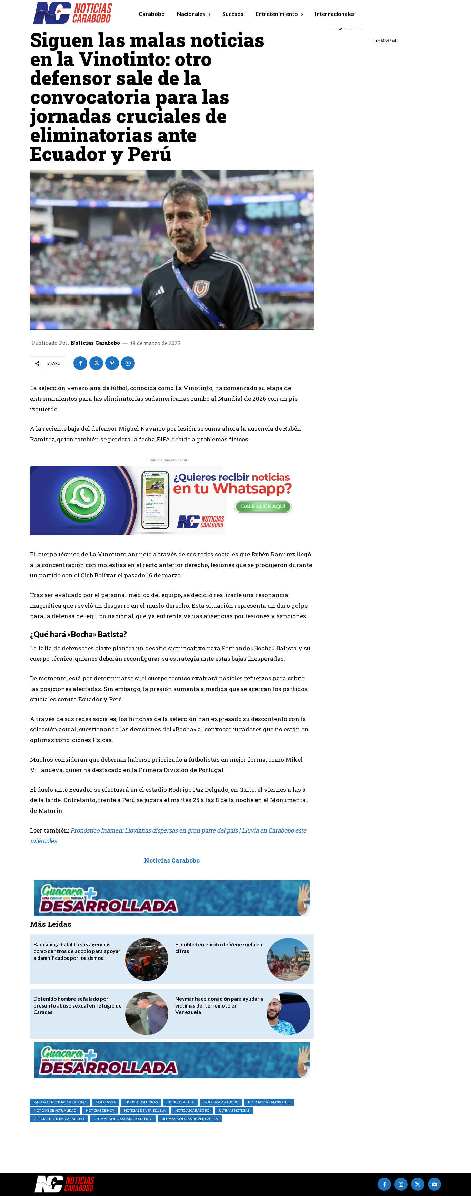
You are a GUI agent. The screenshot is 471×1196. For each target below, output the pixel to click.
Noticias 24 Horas (141, 1102)
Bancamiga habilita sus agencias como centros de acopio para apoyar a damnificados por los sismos (76, 951)
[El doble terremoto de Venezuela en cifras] (288, 959)
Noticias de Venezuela (145, 1110)
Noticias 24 (106, 1102)
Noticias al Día (180, 1102)
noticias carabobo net (269, 1102)
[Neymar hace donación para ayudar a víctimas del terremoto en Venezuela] (288, 1013)
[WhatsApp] (128, 363)
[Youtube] (434, 1184)
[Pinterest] (112, 363)
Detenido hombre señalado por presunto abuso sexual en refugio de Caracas (77, 1005)
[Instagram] (401, 1184)
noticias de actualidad (55, 1110)
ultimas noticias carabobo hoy (122, 1119)
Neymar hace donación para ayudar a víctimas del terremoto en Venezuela (219, 1005)
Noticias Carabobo (95, 343)
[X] (96, 363)
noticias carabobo (220, 1102)
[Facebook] (80, 363)
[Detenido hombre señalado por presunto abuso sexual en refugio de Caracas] (146, 1013)
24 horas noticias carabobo (60, 1102)
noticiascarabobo (192, 1110)
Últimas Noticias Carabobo (59, 1119)
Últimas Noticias (234, 1110)
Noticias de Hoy (100, 1110)
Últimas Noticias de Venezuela (189, 1119)
